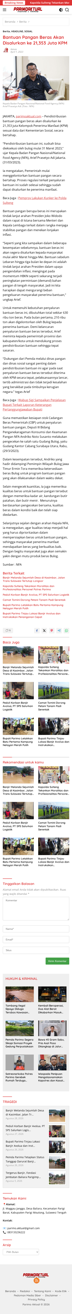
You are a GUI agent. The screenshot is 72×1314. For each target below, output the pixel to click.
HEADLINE (17, 31)
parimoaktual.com (28, 116)
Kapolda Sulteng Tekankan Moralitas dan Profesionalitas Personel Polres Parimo (28, 587)
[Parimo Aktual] (28, 9)
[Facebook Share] (37, 630)
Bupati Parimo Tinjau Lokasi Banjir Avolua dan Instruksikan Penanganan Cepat (31, 615)
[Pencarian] (67, 10)
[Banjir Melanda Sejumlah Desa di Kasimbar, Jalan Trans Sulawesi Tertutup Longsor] (18, 655)
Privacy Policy (36, 1299)
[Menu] (5, 10)
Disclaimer (51, 1295)
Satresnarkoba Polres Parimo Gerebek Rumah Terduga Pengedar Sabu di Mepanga (19, 1077)
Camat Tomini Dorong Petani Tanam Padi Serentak (34, 600)
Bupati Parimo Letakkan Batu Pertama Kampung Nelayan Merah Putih (33, 606)
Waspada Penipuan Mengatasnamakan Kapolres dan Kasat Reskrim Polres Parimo (52, 1077)
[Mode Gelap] (61, 10)
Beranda (10, 1291)
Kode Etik (61, 1291)
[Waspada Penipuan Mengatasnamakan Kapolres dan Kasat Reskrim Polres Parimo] (52, 1062)
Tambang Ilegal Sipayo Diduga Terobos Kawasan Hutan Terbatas (17, 1009)
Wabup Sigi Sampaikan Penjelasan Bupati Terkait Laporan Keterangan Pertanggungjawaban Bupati (34, 404)
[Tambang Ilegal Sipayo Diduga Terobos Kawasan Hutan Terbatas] (20, 994)
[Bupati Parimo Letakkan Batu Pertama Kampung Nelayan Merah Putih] (18, 726)
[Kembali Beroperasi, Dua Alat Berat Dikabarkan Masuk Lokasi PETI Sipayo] (52, 994)
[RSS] (37, 1281)
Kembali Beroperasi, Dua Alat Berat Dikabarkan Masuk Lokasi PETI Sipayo (50, 1009)
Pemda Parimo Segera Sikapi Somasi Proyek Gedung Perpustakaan (19, 1043)
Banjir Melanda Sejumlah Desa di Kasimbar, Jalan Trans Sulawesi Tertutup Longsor (34, 579)
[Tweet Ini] (44, 630)
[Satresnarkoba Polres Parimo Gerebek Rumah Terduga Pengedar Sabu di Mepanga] (20, 1062)
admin (14, 49)
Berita (6, 31)
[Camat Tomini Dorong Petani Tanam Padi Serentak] (53, 690)
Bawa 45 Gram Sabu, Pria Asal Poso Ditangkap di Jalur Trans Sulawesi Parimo (52, 1043)
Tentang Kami (42, 1291)
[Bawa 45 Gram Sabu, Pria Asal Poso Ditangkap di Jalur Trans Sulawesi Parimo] (52, 1028)
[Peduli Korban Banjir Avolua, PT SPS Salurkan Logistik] (18, 690)
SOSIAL (28, 31)
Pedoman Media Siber (27, 1295)
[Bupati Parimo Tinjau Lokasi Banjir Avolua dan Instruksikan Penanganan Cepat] (53, 726)
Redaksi (25, 1291)
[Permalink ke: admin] (6, 50)
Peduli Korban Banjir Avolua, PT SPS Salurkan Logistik (36, 594)
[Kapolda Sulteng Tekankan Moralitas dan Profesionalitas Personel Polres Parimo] (53, 655)
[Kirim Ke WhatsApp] (66, 630)
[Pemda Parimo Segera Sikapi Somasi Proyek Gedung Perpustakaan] (20, 1028)
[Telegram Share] (59, 630)
